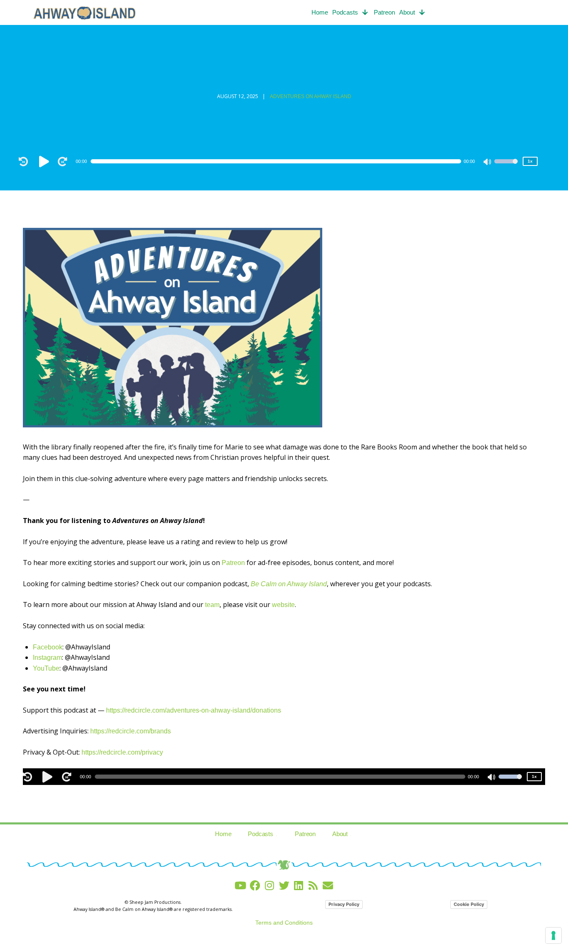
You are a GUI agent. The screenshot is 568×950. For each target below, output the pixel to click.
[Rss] (313, 885)
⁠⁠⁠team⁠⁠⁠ (212, 604)
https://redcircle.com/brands (130, 731)
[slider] (506, 166)
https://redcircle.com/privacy (122, 752)
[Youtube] (240, 885)
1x (530, 161)
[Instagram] (269, 885)
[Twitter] (284, 885)
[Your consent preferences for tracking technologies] (553, 935)
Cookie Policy (469, 904)
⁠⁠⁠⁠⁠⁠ (289, 583)
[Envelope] (328, 885)
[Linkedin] (299, 885)
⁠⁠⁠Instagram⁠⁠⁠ (47, 657)
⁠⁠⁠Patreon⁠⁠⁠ (233, 562)
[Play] (45, 161)
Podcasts (345, 12)
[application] (280, 161)
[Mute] (488, 162)
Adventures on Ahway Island (310, 96)
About (407, 12)
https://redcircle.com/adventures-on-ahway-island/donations (193, 710)
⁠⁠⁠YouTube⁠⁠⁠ (46, 668)
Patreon (384, 12)
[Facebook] (255, 885)
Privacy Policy (343, 904)
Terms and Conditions (284, 922)
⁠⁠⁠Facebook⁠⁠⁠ (47, 647)
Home (319, 12)
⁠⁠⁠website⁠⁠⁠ (283, 604)
